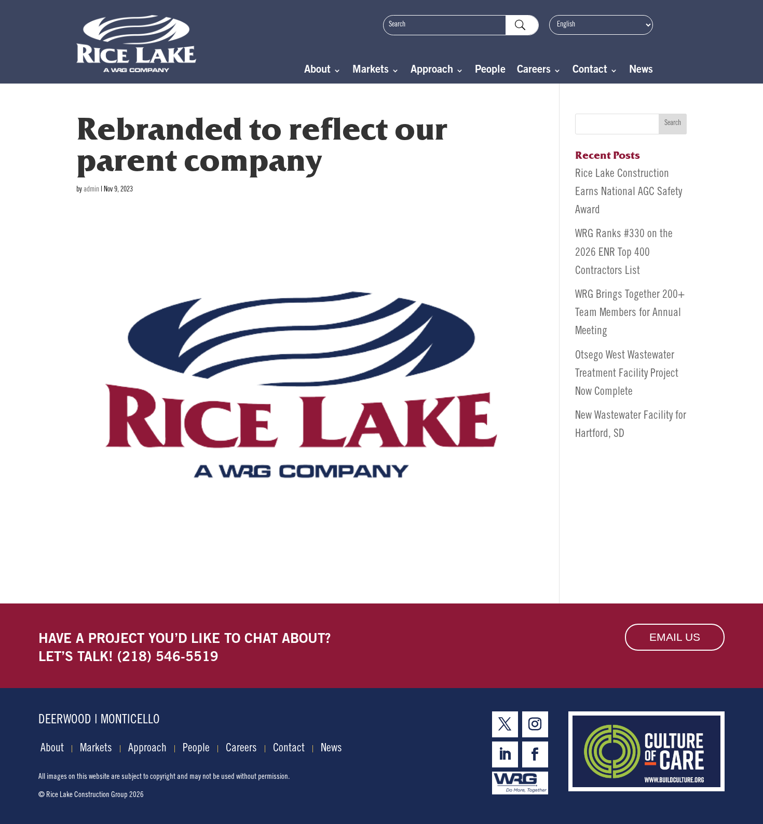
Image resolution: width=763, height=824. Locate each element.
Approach (432, 71)
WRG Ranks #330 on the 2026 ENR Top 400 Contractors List (624, 253)
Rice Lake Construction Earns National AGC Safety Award (628, 192)
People (490, 71)
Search (672, 123)
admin (91, 190)
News (641, 71)
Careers (534, 71)
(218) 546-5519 (168, 658)
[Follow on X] (505, 724)
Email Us (674, 637)
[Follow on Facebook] (535, 754)
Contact (590, 71)
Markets (370, 71)
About (317, 71)
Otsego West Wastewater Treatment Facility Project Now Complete (626, 374)
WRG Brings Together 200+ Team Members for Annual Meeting (630, 313)
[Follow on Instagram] (535, 724)
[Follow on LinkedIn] (505, 754)
